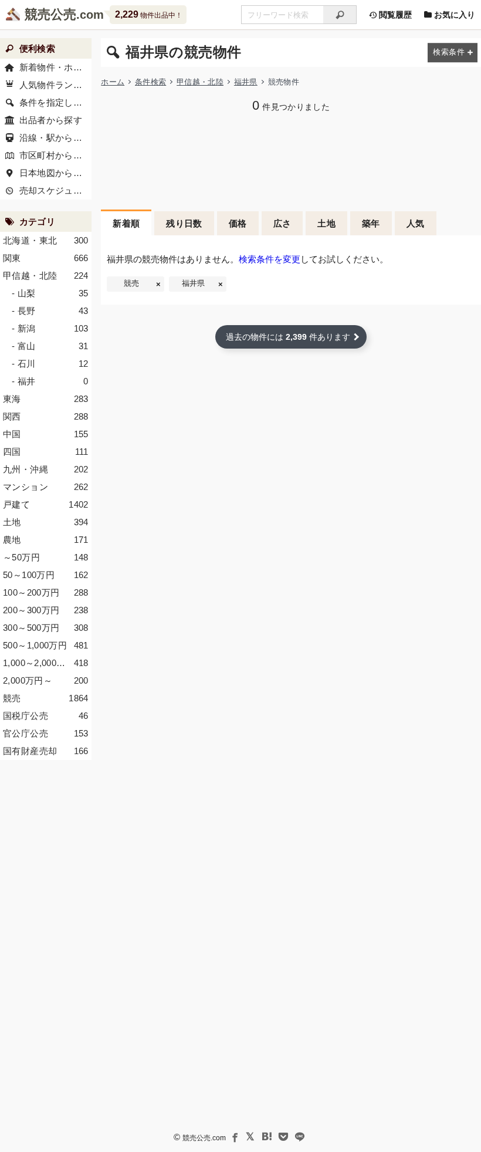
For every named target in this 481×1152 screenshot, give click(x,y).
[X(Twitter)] (250, 1136)
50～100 (46, 575)
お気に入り (453, 14)
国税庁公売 (46, 716)
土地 (326, 223)
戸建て (46, 504)
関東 (46, 258)
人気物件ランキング (55, 85)
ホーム (112, 81)
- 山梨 (50, 293)
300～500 (46, 628)
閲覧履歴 (394, 14)
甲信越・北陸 (200, 81)
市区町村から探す (55, 155)
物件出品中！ (148, 14)
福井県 (246, 81)
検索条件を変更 (269, 259)
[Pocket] (283, 1136)
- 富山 (50, 346)
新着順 (126, 223)
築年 (371, 223)
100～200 (46, 592)
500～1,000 (46, 645)
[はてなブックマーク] (267, 1136)
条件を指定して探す (55, 102)
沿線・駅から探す (55, 138)
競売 (131, 283)
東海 (46, 399)
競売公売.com (204, 1138)
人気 (416, 223)
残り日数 (184, 223)
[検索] (340, 14)
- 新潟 (50, 328)
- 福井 (50, 381)
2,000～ (46, 680)
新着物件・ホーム (55, 67)
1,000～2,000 (46, 663)
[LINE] (300, 1136)
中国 (46, 434)
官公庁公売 (46, 733)
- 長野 (50, 311)
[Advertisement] (291, 159)
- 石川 (50, 364)
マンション (46, 487)
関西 (46, 416)
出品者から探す (51, 120)
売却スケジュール (55, 190)
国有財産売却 (46, 751)
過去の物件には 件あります (288, 337)
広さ (282, 223)
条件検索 (150, 81)
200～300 (46, 610)
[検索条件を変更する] (452, 52)
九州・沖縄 (46, 469)
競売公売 (50, 14)
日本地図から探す (55, 173)
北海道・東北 (46, 240)
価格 (238, 223)
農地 (46, 540)
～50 (46, 557)
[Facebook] (234, 1136)
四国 (46, 452)
